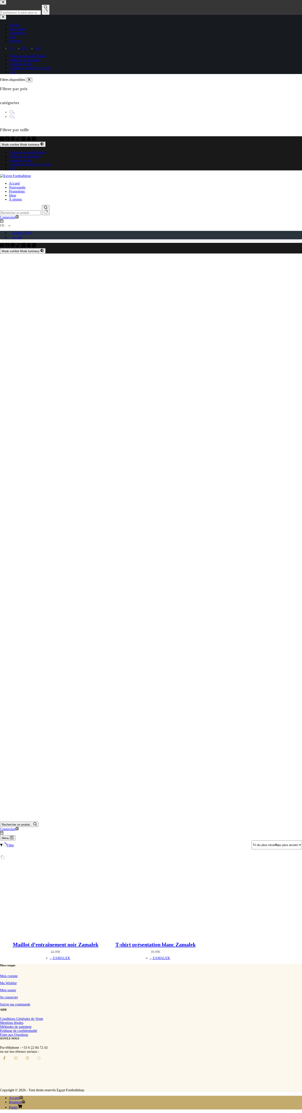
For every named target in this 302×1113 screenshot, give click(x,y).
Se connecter (9, 997)
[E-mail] (2, 139)
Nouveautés (17, 187)
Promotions (17, 191)
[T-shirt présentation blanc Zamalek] (155, 898)
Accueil (14, 183)
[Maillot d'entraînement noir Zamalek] (55, 898)
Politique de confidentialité (27, 152)
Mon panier (8, 990)
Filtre (10, 845)
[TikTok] (18, 139)
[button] (151, 226)
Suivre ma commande (15, 1004)
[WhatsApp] (34, 139)
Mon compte (9, 976)
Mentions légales (20, 160)
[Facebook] (8, 139)
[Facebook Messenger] (13, 139)
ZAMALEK (61, 958)
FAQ (12, 168)
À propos (15, 199)
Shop (12, 195)
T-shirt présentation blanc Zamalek (155, 944)
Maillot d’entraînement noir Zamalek (55, 944)
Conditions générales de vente (30, 164)
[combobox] (20, 213)
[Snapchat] (29, 139)
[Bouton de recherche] (46, 210)
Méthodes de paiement (24, 156)
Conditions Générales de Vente (21, 1019)
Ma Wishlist (8, 983)
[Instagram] (24, 139)
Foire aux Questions (14, 1035)
